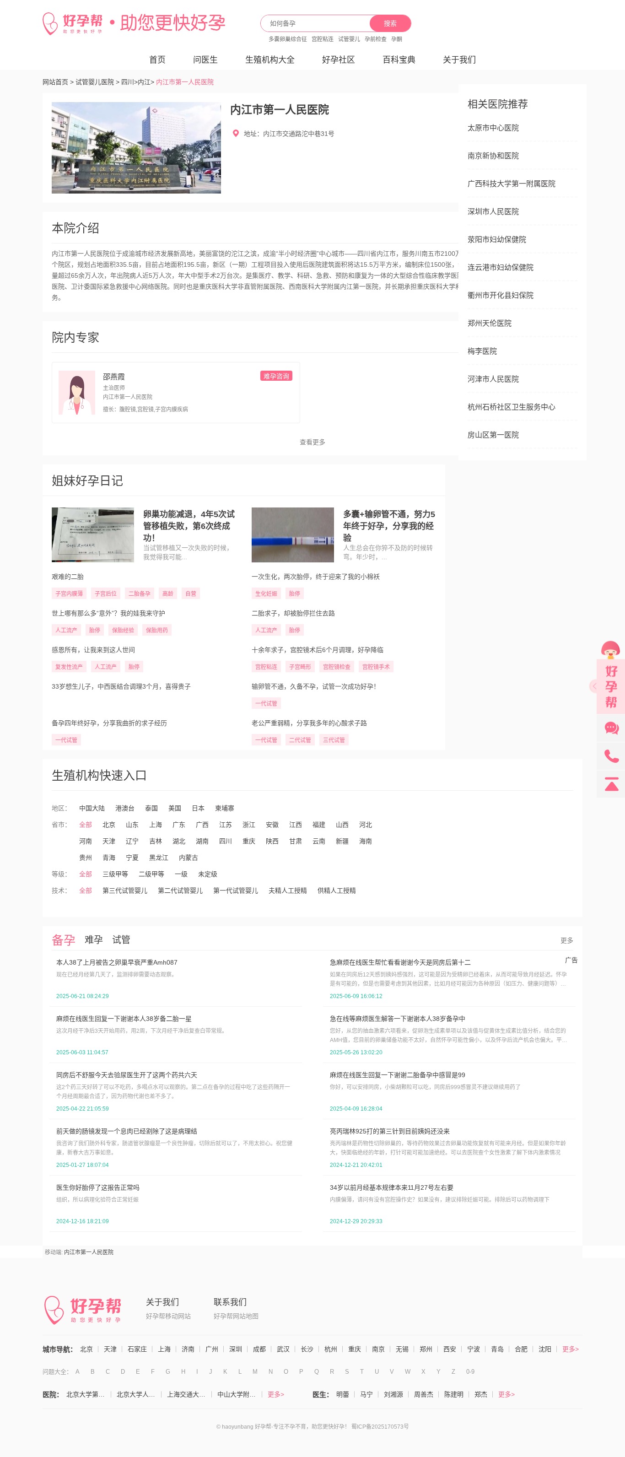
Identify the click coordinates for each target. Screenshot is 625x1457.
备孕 (63, 940)
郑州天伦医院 (490, 323)
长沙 (307, 1349)
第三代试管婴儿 (124, 890)
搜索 (390, 23)
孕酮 (396, 39)
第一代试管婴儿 (235, 890)
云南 (318, 841)
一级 (181, 874)
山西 (342, 824)
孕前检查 (376, 39)
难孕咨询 (276, 376)
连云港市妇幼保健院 (500, 267)
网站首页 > (58, 82)
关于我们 (459, 60)
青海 (108, 857)
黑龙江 (158, 857)
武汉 (283, 1349)
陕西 (272, 841)
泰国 (151, 808)
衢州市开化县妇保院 (500, 295)
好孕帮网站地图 (236, 1316)
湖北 (178, 841)
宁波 (473, 1349)
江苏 (225, 824)
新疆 (342, 841)
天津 (108, 841)
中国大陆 (92, 808)
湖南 (202, 841)
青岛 (497, 1349)
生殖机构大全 (270, 60)
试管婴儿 (349, 39)
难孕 (94, 940)
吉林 (155, 841)
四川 (225, 841)
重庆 (248, 841)
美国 (174, 808)
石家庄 (137, 1349)
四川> (129, 82)
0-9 (470, 1371)
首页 (157, 60)
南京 (378, 1349)
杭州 (330, 1349)
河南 (85, 841)
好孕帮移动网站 (168, 1316)
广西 (202, 824)
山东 (132, 824)
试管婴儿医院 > (97, 82)
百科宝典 (399, 60)
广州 (211, 1349)
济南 (188, 1349)
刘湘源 (393, 1394)
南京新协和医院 (493, 156)
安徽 (272, 824)
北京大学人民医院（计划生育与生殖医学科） (139, 1394)
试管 (121, 940)
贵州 (85, 857)
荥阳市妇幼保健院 (497, 239)
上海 (155, 824)
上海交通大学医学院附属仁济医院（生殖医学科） (189, 1394)
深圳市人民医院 (493, 212)
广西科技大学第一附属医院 (511, 184)
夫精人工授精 (288, 890)
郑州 (426, 1349)
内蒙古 (188, 857)
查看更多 (312, 442)
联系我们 (230, 1302)
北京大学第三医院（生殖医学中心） (88, 1394)
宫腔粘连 (323, 39)
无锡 (402, 1349)
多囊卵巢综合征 (288, 39)
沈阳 (545, 1349)
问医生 (205, 60)
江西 (295, 824)
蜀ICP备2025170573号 (380, 1427)
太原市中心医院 (493, 128)
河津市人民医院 (493, 379)
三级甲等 (115, 874)
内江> (146, 82)
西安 (449, 1349)
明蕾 (342, 1394)
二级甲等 (151, 874)
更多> (570, 1349)
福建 (318, 824)
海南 (365, 841)
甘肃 (295, 841)
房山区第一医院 (493, 435)
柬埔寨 (224, 808)
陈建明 (453, 1394)
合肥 (521, 1349)
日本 (198, 808)
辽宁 (132, 841)
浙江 (248, 824)
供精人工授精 (337, 890)
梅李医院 (482, 351)
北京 (108, 824)
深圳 (235, 1349)
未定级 (207, 874)
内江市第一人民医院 (88, 1252)
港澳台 (125, 808)
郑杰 (480, 1394)
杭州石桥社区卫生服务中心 (511, 407)
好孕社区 (338, 60)
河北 (365, 824)
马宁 (366, 1394)
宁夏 (132, 857)
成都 (259, 1349)
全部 (85, 824)
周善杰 (423, 1394)
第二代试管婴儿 (180, 890)
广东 (178, 824)
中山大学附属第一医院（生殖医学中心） (239, 1394)
